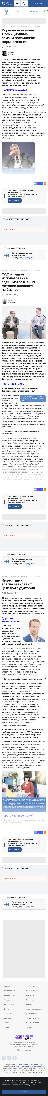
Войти (39, 3)
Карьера (6, 1009)
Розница (6, 1000)
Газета (28, 1004)
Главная (4, 26)
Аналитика (7, 1013)
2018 (31, 26)
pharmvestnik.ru (36, 1072)
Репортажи (30, 986)
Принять (24, 1092)
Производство (9, 995)
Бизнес (6, 1023)
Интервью (30, 1000)
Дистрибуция (8, 1004)
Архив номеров (32, 1013)
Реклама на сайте (33, 1023)
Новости (6, 986)
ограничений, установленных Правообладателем (28, 1067)
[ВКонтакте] (41, 183)
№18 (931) (38, 26)
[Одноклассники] (45, 183)
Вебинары (30, 991)
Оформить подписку (34, 1009)
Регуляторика (9, 991)
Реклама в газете (32, 1018)
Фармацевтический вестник (18, 26)
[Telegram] (35, 183)
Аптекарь (7, 1027)
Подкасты (30, 995)
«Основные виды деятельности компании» (24, 1045)
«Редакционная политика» (24, 1046)
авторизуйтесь (29, 258)
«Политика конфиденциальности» (24, 1043)
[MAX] (38, 183)
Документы (8, 1018)
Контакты (29, 1027)
